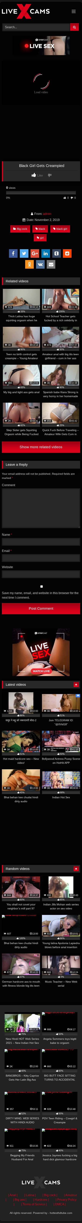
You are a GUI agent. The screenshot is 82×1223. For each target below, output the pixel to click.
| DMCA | (60, 1204)
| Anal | (12, 1195)
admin (47, 213)
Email (7, 550)
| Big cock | (50, 1195)
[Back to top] (70, 1211)
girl (42, 237)
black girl (61, 228)
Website (7, 567)
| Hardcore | (41, 1199)
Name (7, 534)
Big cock (22, 228)
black (42, 228)
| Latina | (30, 1195)
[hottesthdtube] (33, 12)
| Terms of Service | (34, 1204)
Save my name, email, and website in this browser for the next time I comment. (40, 595)
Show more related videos (41, 447)
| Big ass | (19, 1199)
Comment (8, 485)
